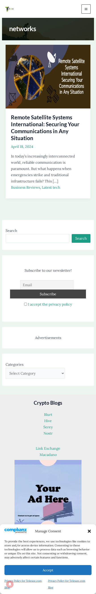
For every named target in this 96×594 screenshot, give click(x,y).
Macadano (48, 454)
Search (11, 230)
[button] (89, 531)
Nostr (48, 433)
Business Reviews (25, 187)
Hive (48, 420)
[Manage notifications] (9, 584)
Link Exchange (48, 448)
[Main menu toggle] (86, 9)
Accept (48, 570)
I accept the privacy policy (50, 304)
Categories (14, 364)
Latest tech (51, 187)
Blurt (48, 414)
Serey (48, 427)
